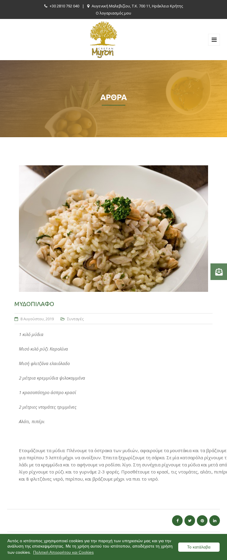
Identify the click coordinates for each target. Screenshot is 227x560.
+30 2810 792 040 (64, 6)
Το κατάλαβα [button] (198, 547)
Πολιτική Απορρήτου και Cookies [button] (63, 552)
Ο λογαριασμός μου (113, 13)
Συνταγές (75, 318)
